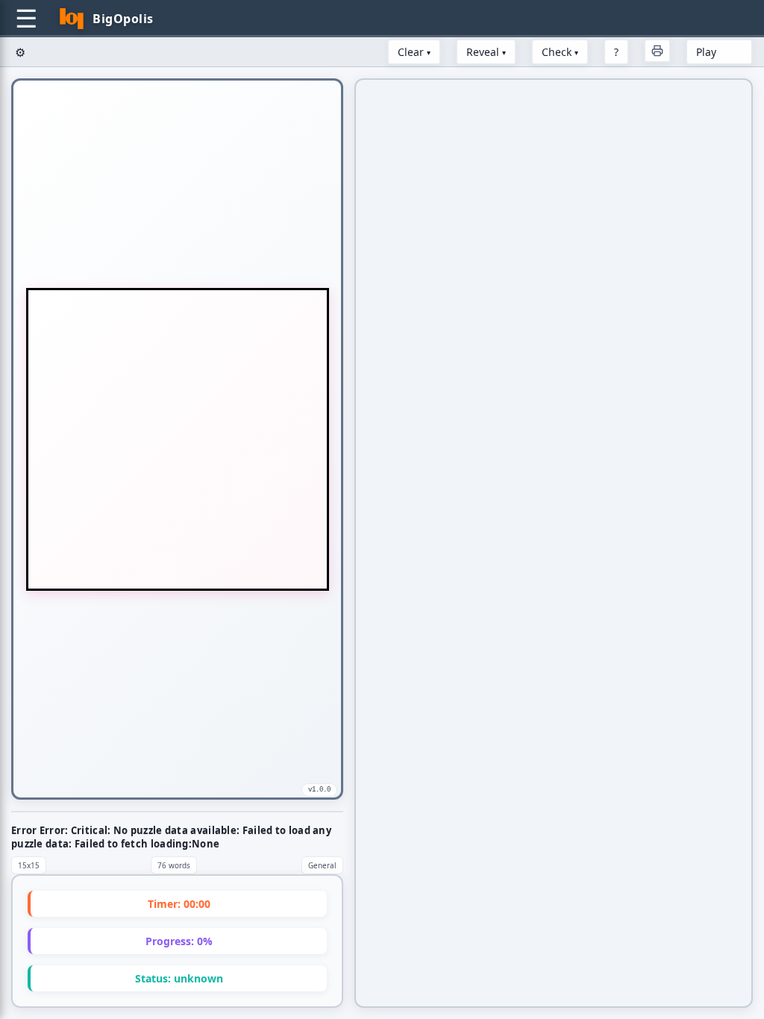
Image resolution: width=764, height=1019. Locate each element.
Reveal (486, 52)
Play (706, 52)
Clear (414, 52)
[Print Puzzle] (657, 51)
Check (560, 52)
